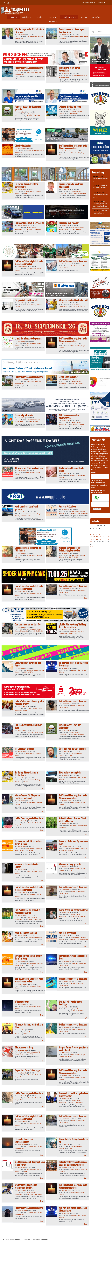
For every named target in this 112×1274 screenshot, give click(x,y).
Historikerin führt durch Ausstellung (69, 69)
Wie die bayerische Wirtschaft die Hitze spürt (29, 30)
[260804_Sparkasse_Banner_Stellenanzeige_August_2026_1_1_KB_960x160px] (45, 685)
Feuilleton (74, 75)
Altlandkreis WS (36, 72)
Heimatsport (18, 116)
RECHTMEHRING (74, 557)
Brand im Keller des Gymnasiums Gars (73, 842)
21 (103, 539)
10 (91, 537)
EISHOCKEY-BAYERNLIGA (34, 1194)
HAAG (26, 193)
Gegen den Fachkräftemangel (27, 1070)
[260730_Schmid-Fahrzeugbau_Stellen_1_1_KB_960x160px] (45, 608)
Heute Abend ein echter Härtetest (73, 910)
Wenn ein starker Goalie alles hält (73, 300)
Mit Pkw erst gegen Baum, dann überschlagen (73, 1209)
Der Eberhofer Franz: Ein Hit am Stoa (28, 726)
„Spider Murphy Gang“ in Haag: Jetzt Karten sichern (72, 626)
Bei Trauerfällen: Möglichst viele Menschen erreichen (73, 147)
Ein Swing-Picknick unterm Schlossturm (26, 185)
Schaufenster (19, 38)
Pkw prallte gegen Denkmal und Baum (73, 957)
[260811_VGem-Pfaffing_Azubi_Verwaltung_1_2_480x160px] (66, 90)
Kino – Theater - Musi (70, 634)
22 (105, 539)
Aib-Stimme (30, 37)
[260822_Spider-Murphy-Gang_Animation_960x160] (45, 570)
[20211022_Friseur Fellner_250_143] (100, 377)
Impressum (26, 1239)
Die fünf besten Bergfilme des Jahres (28, 664)
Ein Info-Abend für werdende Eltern (71, 469)
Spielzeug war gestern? (69, 223)
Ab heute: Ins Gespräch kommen (29, 468)
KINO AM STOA (73, 113)
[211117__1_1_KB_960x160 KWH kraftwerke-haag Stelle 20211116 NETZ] (45, 52)
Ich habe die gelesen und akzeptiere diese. (99, 484)
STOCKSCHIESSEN (77, 1102)
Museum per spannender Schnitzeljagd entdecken (69, 549)
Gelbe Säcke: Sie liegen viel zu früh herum (28, 549)
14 (103, 537)
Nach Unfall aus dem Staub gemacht (26, 508)
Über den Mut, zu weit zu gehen (73, 748)
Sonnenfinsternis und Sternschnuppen (24, 1140)
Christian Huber (66, 151)
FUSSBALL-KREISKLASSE (78, 193)
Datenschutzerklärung (98, 483)
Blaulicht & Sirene (31, 514)
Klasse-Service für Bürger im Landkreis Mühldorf (27, 797)
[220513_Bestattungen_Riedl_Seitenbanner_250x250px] (100, 323)
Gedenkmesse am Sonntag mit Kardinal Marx (72, 30)
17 (91, 539)
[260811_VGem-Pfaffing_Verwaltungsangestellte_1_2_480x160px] (23, 90)
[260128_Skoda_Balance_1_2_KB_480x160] (66, 129)
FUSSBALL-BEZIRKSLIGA (34, 229)
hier (95, 470)
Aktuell (29, 72)
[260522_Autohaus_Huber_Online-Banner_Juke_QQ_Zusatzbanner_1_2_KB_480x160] (66, 206)
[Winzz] (100, 111)
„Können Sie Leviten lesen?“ (71, 106)
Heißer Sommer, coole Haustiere (29, 67)
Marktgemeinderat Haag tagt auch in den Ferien (30, 1163)
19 (97, 539)
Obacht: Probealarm (23, 145)
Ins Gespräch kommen (24, 748)
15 (105, 537)
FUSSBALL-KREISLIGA (33, 116)
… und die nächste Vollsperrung (28, 338)
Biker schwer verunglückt (70, 772)
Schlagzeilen (62, 38)
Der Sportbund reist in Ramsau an (29, 223)
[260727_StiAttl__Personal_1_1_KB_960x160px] (45, 361)
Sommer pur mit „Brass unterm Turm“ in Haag (28, 842)
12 (97, 537)
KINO (70, 755)
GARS (26, 345)
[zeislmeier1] (100, 426)
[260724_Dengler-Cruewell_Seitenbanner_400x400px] (100, 252)
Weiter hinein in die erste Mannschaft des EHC (26, 1186)
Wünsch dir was (22, 1001)
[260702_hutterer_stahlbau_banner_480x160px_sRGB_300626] (66, 283)
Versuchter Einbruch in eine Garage (27, 865)
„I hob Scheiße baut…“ (68, 376)
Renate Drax (21, 35)
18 (94, 539)
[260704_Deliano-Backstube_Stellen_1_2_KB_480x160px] (23, 129)
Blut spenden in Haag (24, 1047)
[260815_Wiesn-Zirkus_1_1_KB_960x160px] (45, 322)
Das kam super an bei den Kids (28, 624)
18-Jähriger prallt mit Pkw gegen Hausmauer (73, 664)
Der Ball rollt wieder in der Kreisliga (70, 1003)
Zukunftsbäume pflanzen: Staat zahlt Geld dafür (72, 819)
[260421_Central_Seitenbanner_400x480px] (100, 277)
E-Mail (94, 472)
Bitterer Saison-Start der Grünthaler (70, 726)
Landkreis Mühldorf (64, 77)
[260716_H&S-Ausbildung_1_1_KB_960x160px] (45, 245)
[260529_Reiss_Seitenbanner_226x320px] (100, 393)
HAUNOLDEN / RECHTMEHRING (78, 513)
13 (100, 537)
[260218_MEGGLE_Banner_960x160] (45, 490)
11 (94, 537)
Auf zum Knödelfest (67, 506)
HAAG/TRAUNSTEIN (77, 383)
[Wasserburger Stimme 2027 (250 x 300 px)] (100, 223)
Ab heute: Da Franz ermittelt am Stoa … (29, 1026)
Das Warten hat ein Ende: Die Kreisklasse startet (27, 911)
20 (100, 539)
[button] (63, 21)
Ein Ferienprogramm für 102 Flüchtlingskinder (100, 204)
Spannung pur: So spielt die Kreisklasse (71, 185)
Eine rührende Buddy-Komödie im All (73, 1140)
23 (108, 539)
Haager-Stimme (39, 37)
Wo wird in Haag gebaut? (70, 864)
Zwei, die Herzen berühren (26, 932)
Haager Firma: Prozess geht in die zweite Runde (73, 1049)
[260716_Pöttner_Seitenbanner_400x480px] (100, 348)
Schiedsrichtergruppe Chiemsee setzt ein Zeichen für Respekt (73, 1163)
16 (108, 537)
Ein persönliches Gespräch (26, 300)
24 (91, 542)
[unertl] (100, 93)
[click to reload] (100, 497)
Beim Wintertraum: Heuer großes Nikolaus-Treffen (29, 702)
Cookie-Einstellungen (40, 1239)
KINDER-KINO (77, 229)
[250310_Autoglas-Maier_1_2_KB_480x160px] (23, 206)
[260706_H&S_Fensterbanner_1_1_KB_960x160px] (45, 168)
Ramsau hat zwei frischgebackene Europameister (73, 1094)
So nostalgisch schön (24, 415)
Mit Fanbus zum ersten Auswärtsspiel (69, 416)
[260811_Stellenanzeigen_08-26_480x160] (23, 283)
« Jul (91, 546)
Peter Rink (65, 379)
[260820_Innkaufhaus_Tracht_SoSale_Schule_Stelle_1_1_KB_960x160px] (45, 647)
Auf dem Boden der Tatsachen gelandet (28, 108)
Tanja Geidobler (22, 70)
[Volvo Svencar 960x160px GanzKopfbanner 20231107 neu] (45, 399)
